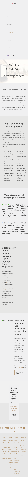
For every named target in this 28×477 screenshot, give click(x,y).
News (3, 456)
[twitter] (21, 428)
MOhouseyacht (11, 451)
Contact (22, 440)
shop (7, 282)
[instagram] (15, 428)
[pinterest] (18, 431)
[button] (13, 56)
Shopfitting (10, 440)
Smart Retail (20, 367)
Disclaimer (23, 451)
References (23, 437)
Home (22, 442)
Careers (3, 445)
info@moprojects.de (14, 406)
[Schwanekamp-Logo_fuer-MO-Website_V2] (23, 456)
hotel (5, 286)
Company (4, 437)
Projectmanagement (19, 445)
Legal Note (23, 449)
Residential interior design (10, 465)
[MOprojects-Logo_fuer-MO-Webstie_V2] (23, 454)
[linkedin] (15, 431)
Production (16, 453)
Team (3, 449)
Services (16, 437)
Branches (10, 437)
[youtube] (24, 428)
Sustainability (5, 447)
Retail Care (16, 451)
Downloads (4, 458)
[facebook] (18, 428)
